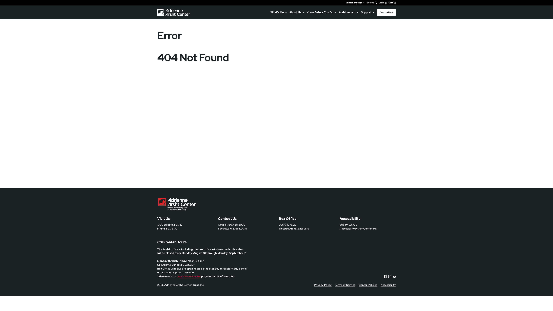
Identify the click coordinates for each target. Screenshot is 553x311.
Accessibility (388, 285)
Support (366, 12)
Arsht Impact (347, 12)
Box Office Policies (189, 276)
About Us (295, 12)
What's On (277, 12)
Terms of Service (345, 285)
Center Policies (368, 285)
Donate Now (386, 12)
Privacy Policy (323, 285)
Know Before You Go (320, 12)
